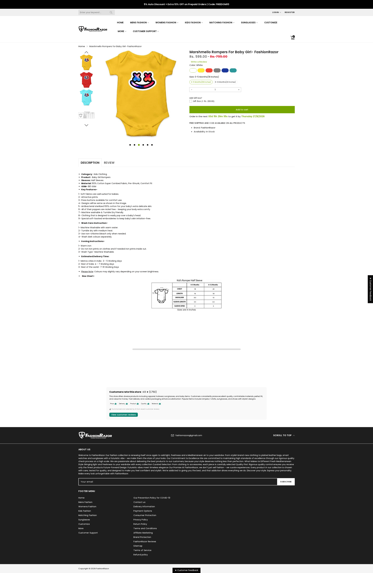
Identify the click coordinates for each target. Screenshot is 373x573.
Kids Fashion (192, 22)
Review (109, 163)
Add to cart (242, 109)
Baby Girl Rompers (101, 177)
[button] (86, 52)
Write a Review (199, 61)
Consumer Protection (144, 515)
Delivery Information (144, 506)
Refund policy (140, 554)
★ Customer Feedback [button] (370, 289)
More (121, 31)
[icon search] (111, 12)
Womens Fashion (165, 22)
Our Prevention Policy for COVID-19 (151, 497)
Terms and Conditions (145, 528)
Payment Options (142, 510)
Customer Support (145, 31)
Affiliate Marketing (143, 532)
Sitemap (137, 545)
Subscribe (286, 481)
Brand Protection (142, 537)
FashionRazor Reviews (144, 541)
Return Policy (140, 524)
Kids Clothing (100, 174)
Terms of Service (142, 550)
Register (290, 12)
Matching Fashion (220, 22)
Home (120, 22)
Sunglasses (248, 22)
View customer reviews (123, 414)
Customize (270, 22)
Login (275, 12)
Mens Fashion (138, 22)
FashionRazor (208, 127)
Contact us (139, 502)
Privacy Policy (140, 519)
